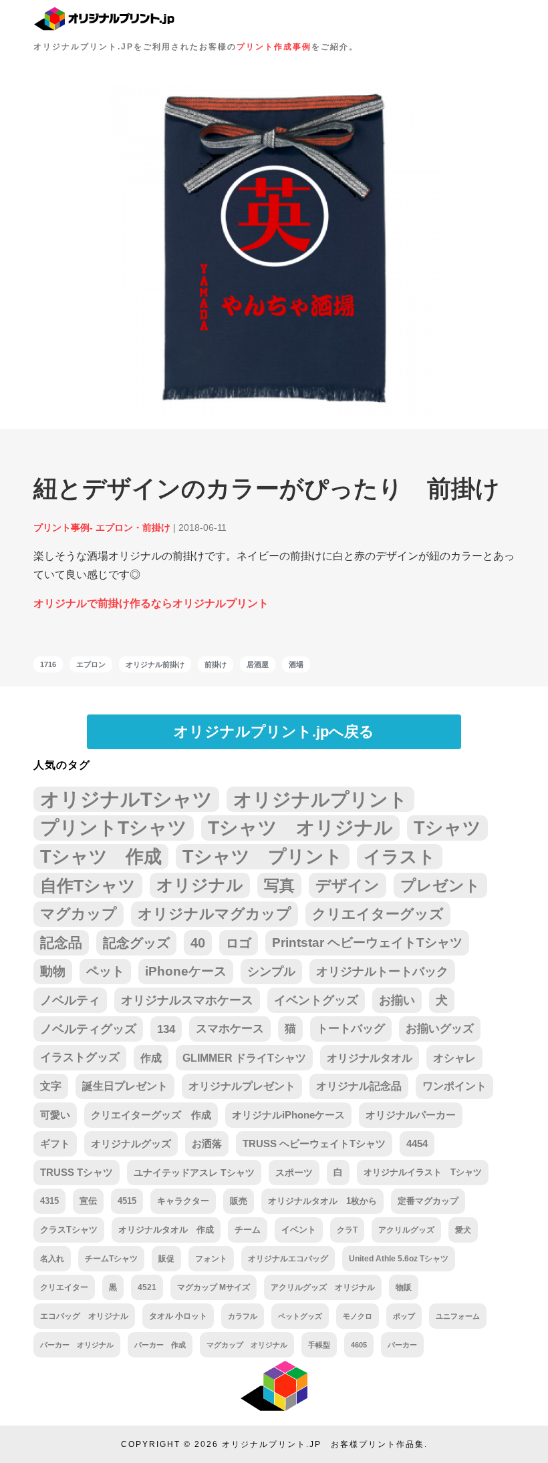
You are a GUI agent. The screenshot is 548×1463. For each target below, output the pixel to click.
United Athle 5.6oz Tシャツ (398, 1258)
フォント (211, 1258)
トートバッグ (351, 1028)
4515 (127, 1201)
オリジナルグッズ (131, 1143)
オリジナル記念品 (359, 1086)
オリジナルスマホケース (187, 1000)
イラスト (400, 856)
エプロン (91, 664)
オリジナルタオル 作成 (166, 1230)
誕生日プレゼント (125, 1086)
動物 (52, 971)
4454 (417, 1143)
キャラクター (183, 1201)
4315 (49, 1201)
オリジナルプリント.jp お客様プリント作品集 (323, 1444)
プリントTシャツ (113, 827)
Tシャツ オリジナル (300, 827)
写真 (279, 885)
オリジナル (199, 885)
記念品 (61, 942)
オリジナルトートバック (382, 971)
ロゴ (238, 942)
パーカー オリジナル (77, 1345)
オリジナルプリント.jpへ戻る (274, 731)
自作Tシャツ (88, 885)
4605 (359, 1345)
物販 (404, 1287)
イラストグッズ (80, 1057)
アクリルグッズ (406, 1230)
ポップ (404, 1316)
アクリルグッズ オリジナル (323, 1287)
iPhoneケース (186, 971)
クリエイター (64, 1287)
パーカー (402, 1345)
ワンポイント (454, 1086)
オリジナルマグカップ (214, 913)
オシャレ (454, 1058)
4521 (147, 1287)
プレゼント (440, 885)
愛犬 (463, 1230)
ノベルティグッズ (88, 1029)
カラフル (242, 1316)
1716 (48, 664)
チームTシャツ (111, 1258)
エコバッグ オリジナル (84, 1316)
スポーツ (294, 1172)
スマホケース (230, 1028)
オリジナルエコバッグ (288, 1258)
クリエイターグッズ (378, 913)
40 (197, 942)
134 (166, 1029)
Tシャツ (447, 827)
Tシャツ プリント (262, 857)
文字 (50, 1086)
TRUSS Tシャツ (76, 1172)
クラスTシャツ (69, 1230)
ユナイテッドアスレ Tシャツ (194, 1172)
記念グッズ (136, 942)
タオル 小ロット (178, 1316)
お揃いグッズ (440, 1028)
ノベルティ (70, 1000)
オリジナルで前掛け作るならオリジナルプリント (151, 603)
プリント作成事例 (274, 46)
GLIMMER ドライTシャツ (244, 1058)
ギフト (55, 1143)
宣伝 (88, 1201)
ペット (105, 971)
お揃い (397, 1000)
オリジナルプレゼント (241, 1086)
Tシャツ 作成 (101, 856)
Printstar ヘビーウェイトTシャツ (367, 942)
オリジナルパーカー (411, 1115)
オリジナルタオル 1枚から (322, 1201)
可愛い (55, 1114)
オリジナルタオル (369, 1058)
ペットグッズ (300, 1316)
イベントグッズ (316, 1000)
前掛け (215, 664)
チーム (248, 1230)
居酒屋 (258, 664)
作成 (151, 1058)
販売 (238, 1201)
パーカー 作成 (160, 1345)
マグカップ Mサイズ (213, 1287)
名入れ (52, 1258)
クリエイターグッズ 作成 (151, 1114)
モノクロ (357, 1316)
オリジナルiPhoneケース (288, 1114)
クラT (347, 1230)
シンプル (271, 971)
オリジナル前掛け (155, 664)
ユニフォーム (458, 1316)
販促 (166, 1258)
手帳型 (319, 1345)
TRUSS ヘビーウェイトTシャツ (314, 1143)
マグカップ (78, 913)
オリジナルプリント (320, 799)
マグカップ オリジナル (247, 1345)
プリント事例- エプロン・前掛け (101, 527)
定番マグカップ (428, 1201)
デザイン (347, 885)
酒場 (296, 664)
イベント (298, 1230)
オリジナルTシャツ (126, 799)
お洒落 (207, 1143)
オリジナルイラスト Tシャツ (423, 1172)
